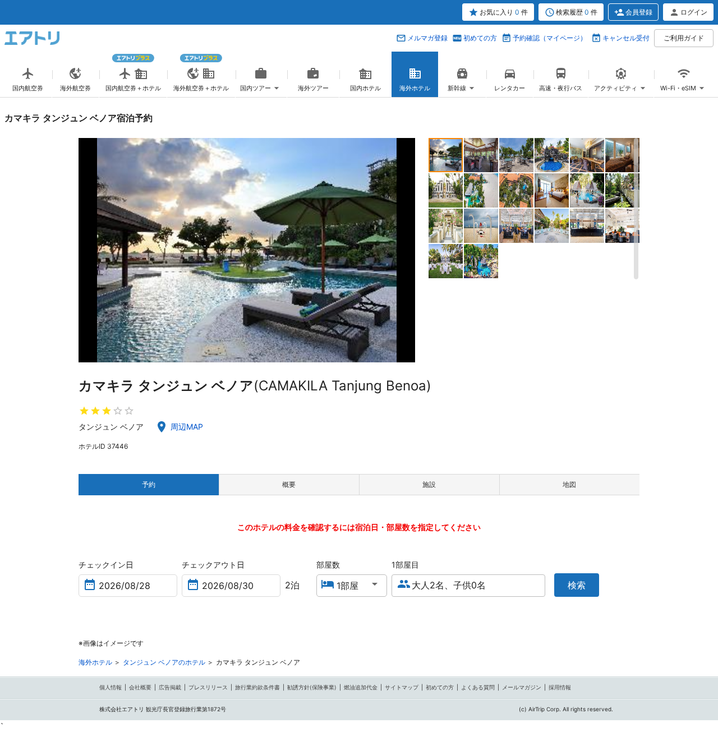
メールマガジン (521, 687)
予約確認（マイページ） (550, 38)
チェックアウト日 (213, 564)
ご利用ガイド (684, 38)
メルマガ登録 (427, 38)
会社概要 (140, 687)
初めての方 (480, 38)
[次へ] (405, 250)
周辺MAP (187, 426)
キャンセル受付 (626, 38)
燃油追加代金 (361, 687)
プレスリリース (208, 687)
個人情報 (110, 687)
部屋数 (328, 564)
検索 (577, 585)
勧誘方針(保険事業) (312, 687)
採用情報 (560, 687)
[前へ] (88, 250)
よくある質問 (478, 687)
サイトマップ (401, 687)
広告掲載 (170, 687)
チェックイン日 (106, 564)
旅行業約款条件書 (257, 687)
